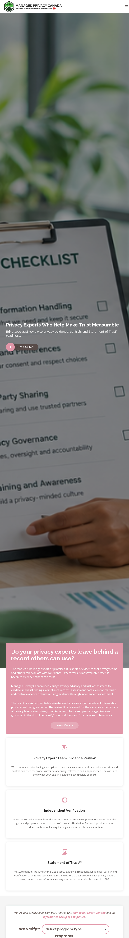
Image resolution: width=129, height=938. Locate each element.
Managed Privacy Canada (89, 913)
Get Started (25, 347)
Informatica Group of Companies (64, 917)
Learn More (63, 725)
